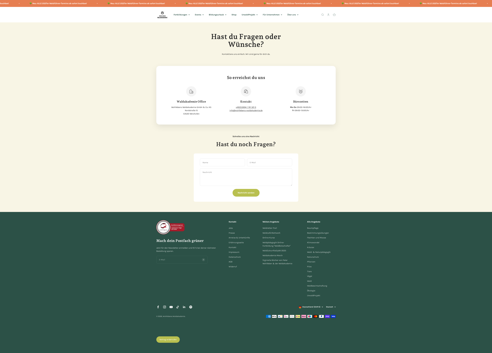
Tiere (309, 271)
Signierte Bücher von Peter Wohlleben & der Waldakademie (277, 262)
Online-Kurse (269, 237)
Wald (309, 281)
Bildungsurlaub (216, 14)
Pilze (309, 266)
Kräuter (310, 247)
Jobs (231, 228)
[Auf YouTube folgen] (171, 307)
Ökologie (311, 290)
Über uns (291, 14)
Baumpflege (312, 228)
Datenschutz (235, 257)
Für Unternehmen (271, 14)
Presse (232, 233)
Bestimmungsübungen (318, 233)
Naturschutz (313, 257)
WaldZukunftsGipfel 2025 (274, 250)
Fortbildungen (180, 14)
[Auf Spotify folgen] (190, 307)
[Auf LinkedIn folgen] (184, 307)
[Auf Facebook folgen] (158, 307)
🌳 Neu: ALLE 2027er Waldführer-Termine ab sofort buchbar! (45, 3)
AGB (230, 261)
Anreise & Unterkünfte (239, 237)
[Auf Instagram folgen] (164, 307)
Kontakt (232, 247)
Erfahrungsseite (236, 242)
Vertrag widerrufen (168, 339)
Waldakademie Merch (273, 255)
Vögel (309, 276)
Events (198, 14)
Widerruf (233, 266)
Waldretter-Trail (270, 228)
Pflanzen (311, 261)
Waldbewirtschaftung (317, 286)
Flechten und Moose (316, 237)
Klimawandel (313, 242)
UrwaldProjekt (248, 14)
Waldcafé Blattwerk (271, 233)
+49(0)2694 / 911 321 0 (246, 107)
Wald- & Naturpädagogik (319, 252)
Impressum (234, 252)
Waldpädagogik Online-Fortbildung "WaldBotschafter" (277, 244)
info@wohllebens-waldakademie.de (246, 110)
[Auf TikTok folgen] (177, 307)
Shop (234, 14)
